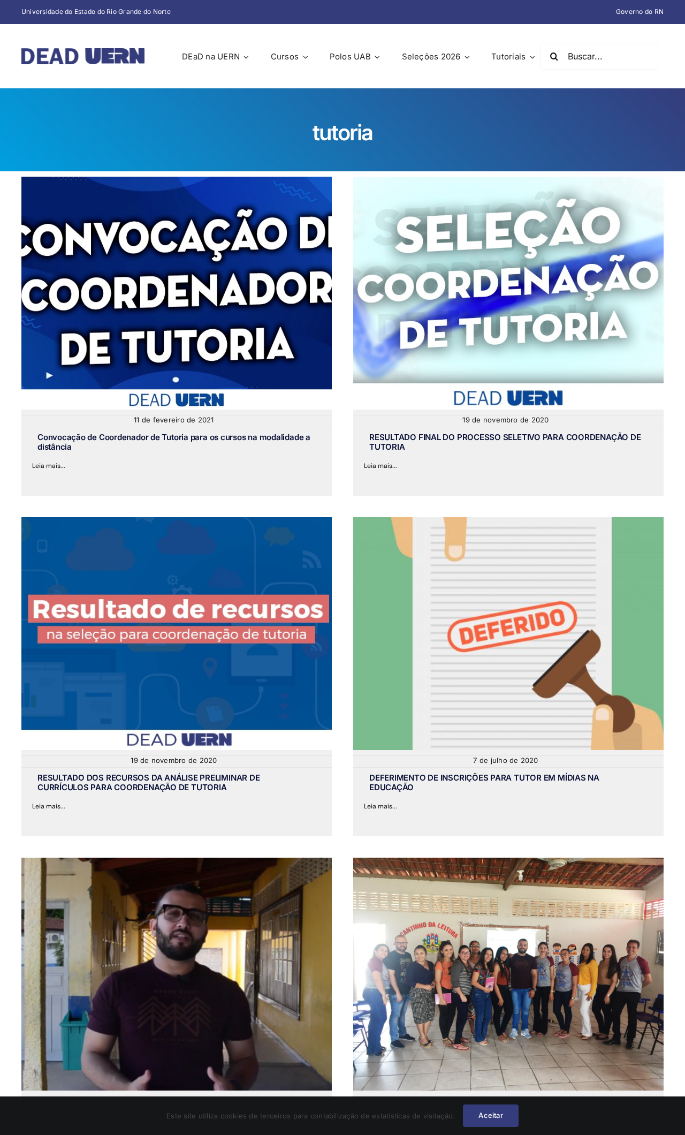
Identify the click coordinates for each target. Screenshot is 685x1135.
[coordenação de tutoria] (176, 181)
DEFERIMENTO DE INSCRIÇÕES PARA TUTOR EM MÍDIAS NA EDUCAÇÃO (484, 782)
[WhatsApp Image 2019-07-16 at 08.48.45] (508, 862)
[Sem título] (176, 862)
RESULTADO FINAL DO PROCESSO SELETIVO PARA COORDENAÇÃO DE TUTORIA (505, 442)
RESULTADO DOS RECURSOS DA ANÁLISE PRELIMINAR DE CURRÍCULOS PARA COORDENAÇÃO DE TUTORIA (148, 782)
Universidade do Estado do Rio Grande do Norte (96, 11)
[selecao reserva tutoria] (508, 181)
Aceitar (490, 1115)
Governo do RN (640, 11)
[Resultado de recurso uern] (176, 521)
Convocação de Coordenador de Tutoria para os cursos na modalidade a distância (173, 442)
